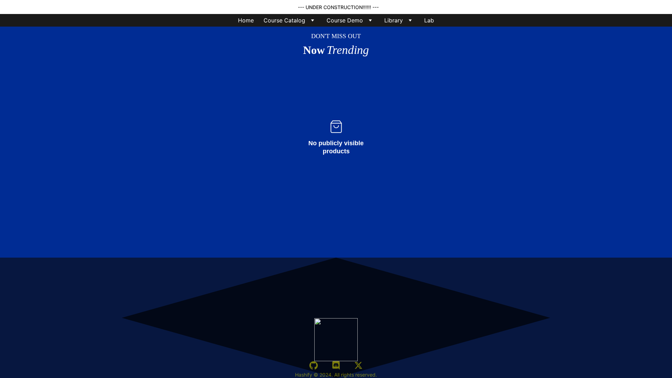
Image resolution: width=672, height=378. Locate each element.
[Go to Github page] (313, 365)
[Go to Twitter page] (358, 365)
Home (246, 20)
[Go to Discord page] (336, 365)
